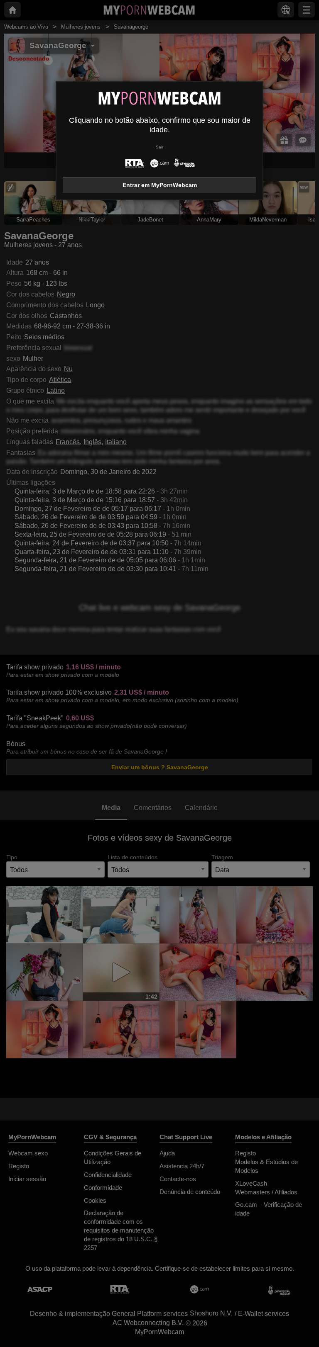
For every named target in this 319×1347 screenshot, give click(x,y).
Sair (159, 147)
